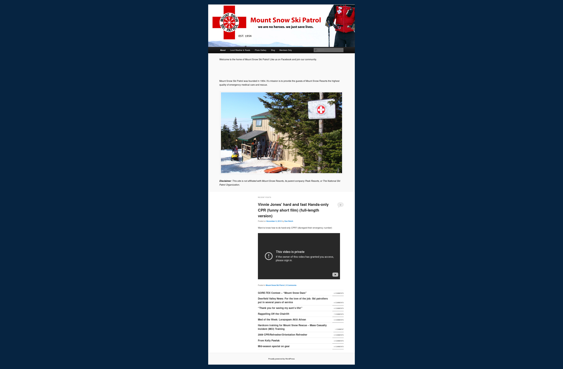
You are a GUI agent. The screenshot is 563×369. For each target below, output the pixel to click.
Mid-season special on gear (274, 346)
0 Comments (340, 205)
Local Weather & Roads (240, 50)
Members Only (285, 50)
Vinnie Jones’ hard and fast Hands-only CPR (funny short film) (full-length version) (293, 210)
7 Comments (339, 314)
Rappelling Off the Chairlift (273, 313)
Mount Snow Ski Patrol (275, 285)
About (222, 50)
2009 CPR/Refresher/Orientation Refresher (282, 334)
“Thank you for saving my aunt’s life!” (280, 308)
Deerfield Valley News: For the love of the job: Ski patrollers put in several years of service (293, 300)
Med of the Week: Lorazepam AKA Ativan (282, 319)
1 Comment (339, 329)
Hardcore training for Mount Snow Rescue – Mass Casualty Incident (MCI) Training (292, 327)
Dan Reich (288, 221)
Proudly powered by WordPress (281, 358)
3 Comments (339, 341)
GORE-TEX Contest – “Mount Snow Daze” (282, 293)
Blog (273, 50)
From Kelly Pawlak (269, 340)
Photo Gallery (260, 50)
